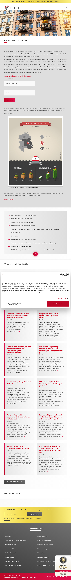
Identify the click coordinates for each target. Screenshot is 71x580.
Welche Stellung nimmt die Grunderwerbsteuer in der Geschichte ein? (32, 250)
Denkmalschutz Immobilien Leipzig (15, 540)
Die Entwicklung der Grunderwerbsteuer (23, 215)
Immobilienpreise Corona (45, 544)
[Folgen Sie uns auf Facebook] (60, 576)
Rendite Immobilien (43, 557)
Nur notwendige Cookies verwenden (13, 303)
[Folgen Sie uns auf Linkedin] (57, 576)
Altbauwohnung (42, 549)
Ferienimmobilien (10, 549)
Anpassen (34, 304)
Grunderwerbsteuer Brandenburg (21, 219)
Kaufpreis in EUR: (9, 78)
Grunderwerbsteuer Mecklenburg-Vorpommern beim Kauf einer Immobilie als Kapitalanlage (35, 230)
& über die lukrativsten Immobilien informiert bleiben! (35, 1)
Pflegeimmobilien (10, 544)
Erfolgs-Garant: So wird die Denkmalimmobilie (51, 565)
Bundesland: (8, 88)
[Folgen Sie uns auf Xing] (63, 576)
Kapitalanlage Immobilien (12, 561)
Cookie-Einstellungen (11, 577)
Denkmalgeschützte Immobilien (47, 561)
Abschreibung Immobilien (13, 565)
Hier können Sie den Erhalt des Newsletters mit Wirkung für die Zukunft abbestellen (22, 519)
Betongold (8, 536)
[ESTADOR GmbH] (15, 6)
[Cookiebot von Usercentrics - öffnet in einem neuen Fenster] (61, 274)
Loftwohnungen (9, 557)
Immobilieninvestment (44, 540)
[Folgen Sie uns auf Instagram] (66, 576)
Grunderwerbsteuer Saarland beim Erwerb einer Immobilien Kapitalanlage (33, 243)
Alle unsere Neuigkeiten (14, 482)
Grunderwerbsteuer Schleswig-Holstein (23, 225)
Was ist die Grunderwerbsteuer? (21, 246)
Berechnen (10, 100)
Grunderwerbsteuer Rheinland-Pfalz (22, 222)
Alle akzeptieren (58, 304)
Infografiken (15, 236)
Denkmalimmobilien (11, 553)
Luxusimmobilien (42, 536)
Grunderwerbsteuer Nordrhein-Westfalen (23, 239)
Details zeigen (61, 298)
